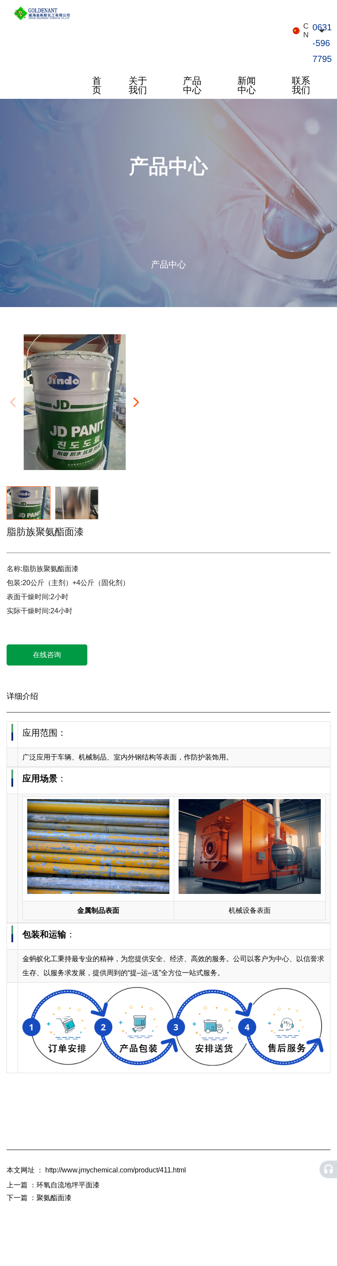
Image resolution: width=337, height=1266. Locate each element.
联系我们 (301, 85)
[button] (136, 402)
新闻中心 (246, 85)
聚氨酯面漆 (54, 1197)
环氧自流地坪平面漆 (68, 1185)
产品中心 (192, 85)
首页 (96, 85)
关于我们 (138, 85)
